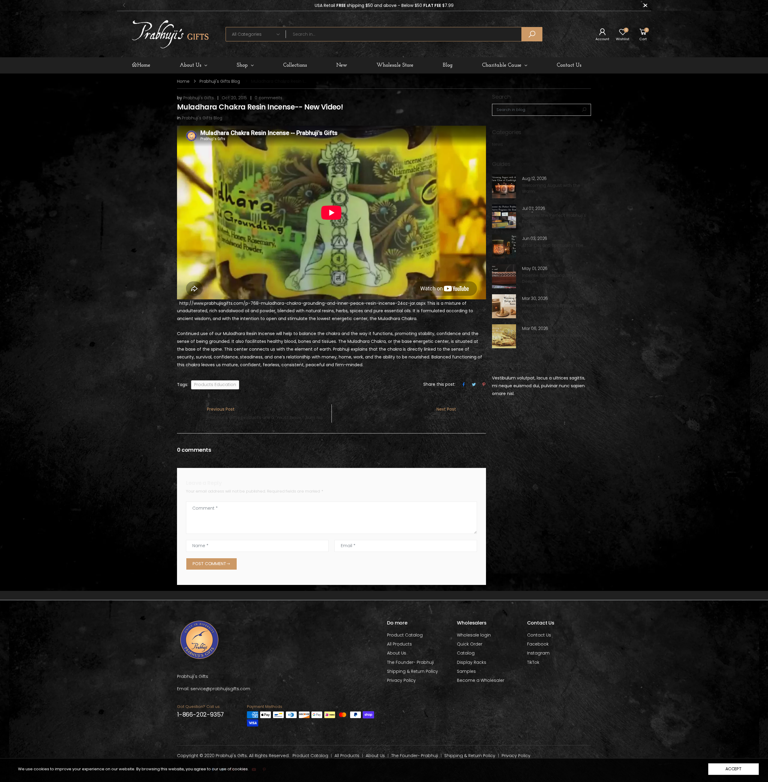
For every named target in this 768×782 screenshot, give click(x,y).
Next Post (440, 413)
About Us (396, 653)
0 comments (268, 98)
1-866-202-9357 (200, 714)
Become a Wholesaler (480, 680)
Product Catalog (405, 635)
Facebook (538, 644)
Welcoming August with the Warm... (551, 188)
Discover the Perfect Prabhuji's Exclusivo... (554, 218)
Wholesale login (474, 635)
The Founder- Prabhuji (410, 662)
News (541, 144)
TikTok (533, 662)
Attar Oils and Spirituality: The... (554, 245)
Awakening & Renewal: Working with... (554, 338)
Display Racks (471, 662)
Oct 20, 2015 (234, 98)
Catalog (466, 653)
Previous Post (269, 413)
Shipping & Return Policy (412, 671)
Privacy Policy (401, 680)
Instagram (538, 653)
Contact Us (539, 635)
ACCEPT (733, 769)
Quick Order (469, 644)
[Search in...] (531, 34)
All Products (399, 644)
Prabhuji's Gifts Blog (220, 81)
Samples (466, 671)
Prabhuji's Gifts (198, 98)
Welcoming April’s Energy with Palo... (553, 308)
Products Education (215, 385)
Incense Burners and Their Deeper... (549, 278)
